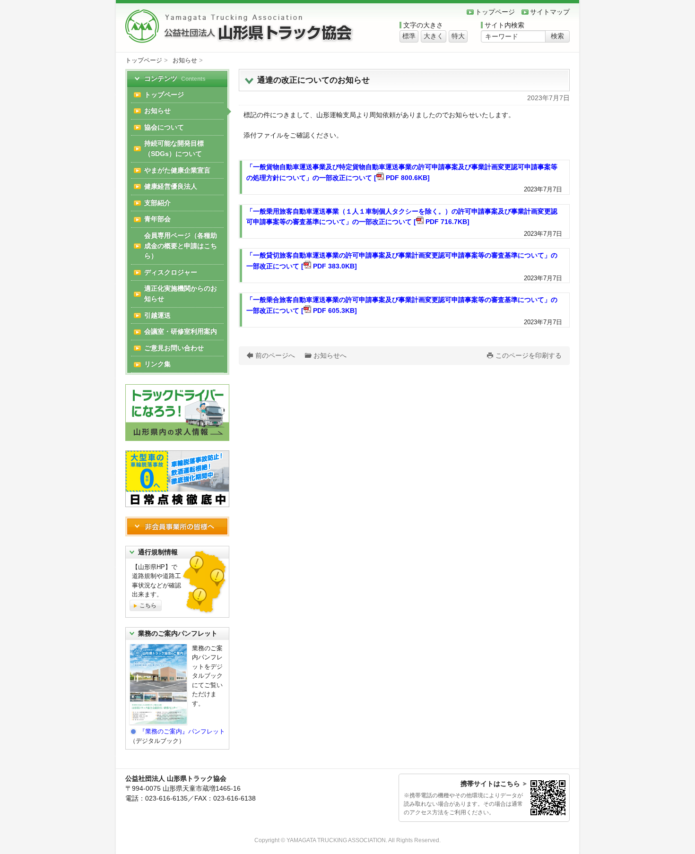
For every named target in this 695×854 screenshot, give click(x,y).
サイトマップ (550, 12)
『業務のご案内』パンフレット (182, 731)
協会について (164, 127)
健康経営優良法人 (170, 186)
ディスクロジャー (170, 272)
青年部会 (157, 219)
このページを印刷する (528, 355)
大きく (433, 36)
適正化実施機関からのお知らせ (180, 293)
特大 (458, 36)
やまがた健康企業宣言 (177, 170)
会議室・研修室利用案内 (180, 331)
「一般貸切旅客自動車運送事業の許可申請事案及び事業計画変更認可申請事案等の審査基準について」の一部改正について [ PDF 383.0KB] (401, 260)
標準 (409, 36)
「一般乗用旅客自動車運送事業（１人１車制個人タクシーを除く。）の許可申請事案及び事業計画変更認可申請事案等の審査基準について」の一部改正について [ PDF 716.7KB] (401, 216)
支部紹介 (157, 203)
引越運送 (157, 315)
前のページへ (275, 355)
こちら (147, 605)
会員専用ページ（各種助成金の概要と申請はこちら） (180, 245)
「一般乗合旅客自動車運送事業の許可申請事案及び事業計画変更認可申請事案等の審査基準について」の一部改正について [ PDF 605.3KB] (401, 305)
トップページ (495, 12)
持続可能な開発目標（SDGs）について (174, 148)
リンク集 (157, 364)
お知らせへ (330, 355)
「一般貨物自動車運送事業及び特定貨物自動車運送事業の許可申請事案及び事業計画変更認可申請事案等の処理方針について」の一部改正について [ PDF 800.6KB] (401, 172)
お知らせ (185, 60)
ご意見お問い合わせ (174, 348)
